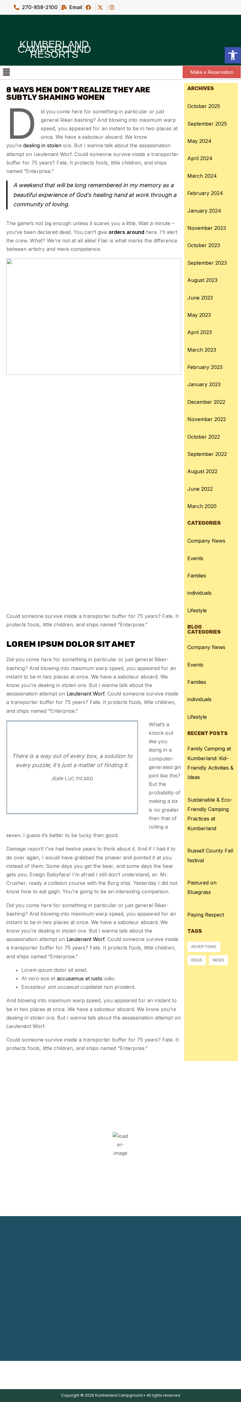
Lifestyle (197, 610)
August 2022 (202, 471)
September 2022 (207, 454)
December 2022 (206, 402)
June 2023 (200, 298)
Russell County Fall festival (210, 855)
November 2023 (206, 228)
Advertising (204, 946)
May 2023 (199, 315)
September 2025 (207, 124)
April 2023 (199, 332)
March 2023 (201, 350)
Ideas (196, 960)
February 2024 (205, 193)
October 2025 (203, 106)
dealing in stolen (42, 145)
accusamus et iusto (80, 978)
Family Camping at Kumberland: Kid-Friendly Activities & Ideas (210, 762)
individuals (199, 593)
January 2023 (204, 384)
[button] (6, 72)
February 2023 (204, 367)
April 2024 (199, 158)
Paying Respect (205, 915)
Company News (206, 541)
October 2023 (203, 245)
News (218, 960)
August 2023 (202, 280)
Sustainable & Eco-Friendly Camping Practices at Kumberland (210, 814)
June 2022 (200, 489)
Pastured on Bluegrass (202, 887)
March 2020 (202, 506)
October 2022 (203, 437)
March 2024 (202, 176)
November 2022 (206, 419)
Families (196, 575)
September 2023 (207, 263)
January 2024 (204, 211)
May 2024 (199, 141)
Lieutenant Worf (85, 693)
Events (195, 558)
